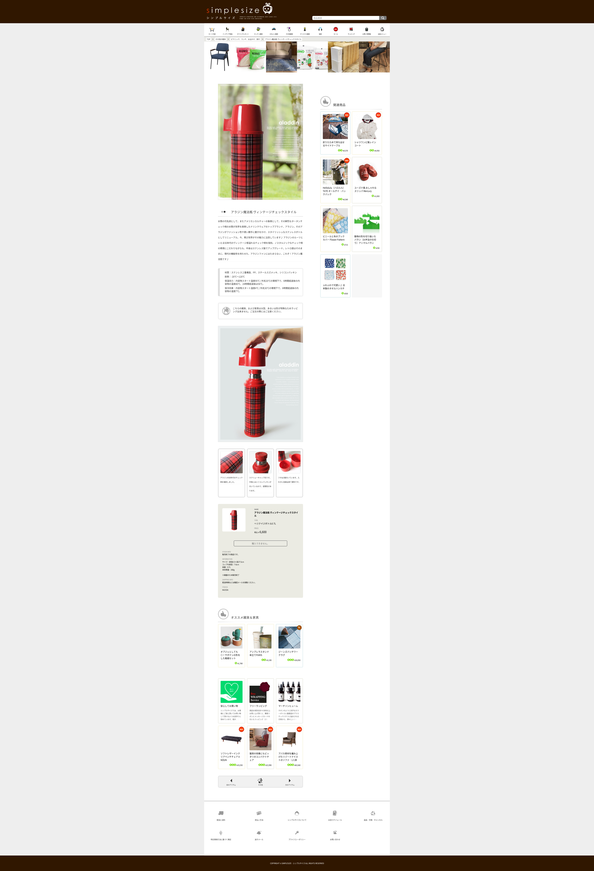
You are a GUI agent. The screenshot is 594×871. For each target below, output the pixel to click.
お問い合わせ (335, 839)
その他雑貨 (289, 34)
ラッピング (351, 34)
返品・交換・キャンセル (373, 820)
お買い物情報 (366, 34)
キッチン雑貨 (258, 34)
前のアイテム (231, 785)
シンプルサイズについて (297, 820)
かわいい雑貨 (274, 34)
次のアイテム (290, 785)
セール (336, 34)
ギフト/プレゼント (243, 34)
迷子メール (259, 839)
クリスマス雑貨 (305, 34)
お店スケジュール (335, 820)
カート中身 (212, 34)
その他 (260, 785)
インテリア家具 (227, 34)
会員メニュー (382, 34)
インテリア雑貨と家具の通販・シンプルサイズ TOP (297, 11)
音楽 (320, 34)
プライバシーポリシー (297, 839)
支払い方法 (259, 820)
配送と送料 (221, 820)
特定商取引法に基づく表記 (221, 839)
